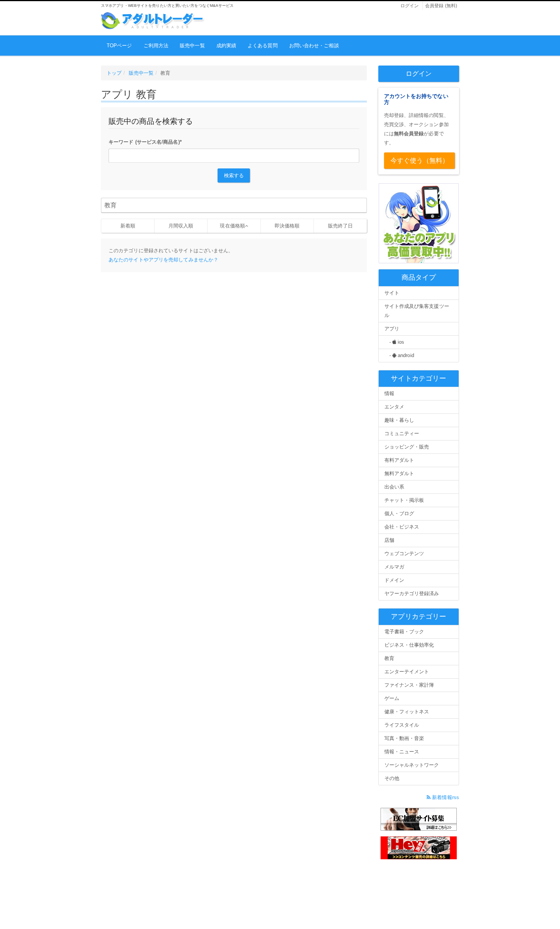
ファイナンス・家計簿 (409, 685)
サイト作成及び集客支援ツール (416, 310)
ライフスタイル (401, 725)
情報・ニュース (401, 751)
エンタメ (394, 407)
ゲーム (391, 698)
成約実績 (226, 45)
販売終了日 (340, 226)
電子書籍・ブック (404, 631)
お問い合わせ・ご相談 (314, 45)
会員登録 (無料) (441, 5)
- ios (394, 342)
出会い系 (394, 487)
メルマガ (394, 567)
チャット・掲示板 (404, 500)
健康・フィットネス (406, 711)
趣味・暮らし (399, 420)
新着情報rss (444, 797)
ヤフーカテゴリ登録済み (411, 593)
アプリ (391, 329)
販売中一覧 (192, 45)
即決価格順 (287, 226)
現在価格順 (232, 226)
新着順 (127, 226)
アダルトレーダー (153, 20)
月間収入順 (181, 226)
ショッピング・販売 (406, 447)
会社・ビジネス (401, 527)
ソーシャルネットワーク (411, 765)
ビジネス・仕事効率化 (409, 645)
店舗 (389, 540)
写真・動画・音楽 (404, 738)
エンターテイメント (406, 671)
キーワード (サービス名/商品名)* (145, 142)
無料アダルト (399, 473)
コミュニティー (401, 433)
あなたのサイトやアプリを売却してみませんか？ (163, 260)
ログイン (409, 5)
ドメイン (394, 580)
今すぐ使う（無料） (419, 160)
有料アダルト (399, 460)
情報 (389, 393)
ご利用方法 (156, 45)
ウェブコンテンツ (404, 553)
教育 (389, 658)
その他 (391, 778)
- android (399, 355)
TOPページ (119, 45)
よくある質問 (263, 45)
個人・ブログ (399, 513)
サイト (391, 293)
